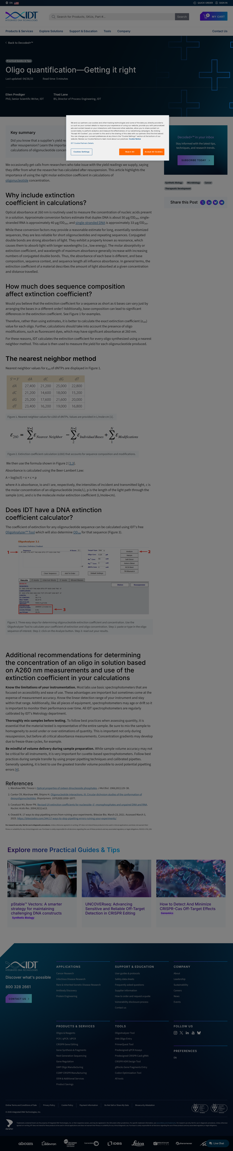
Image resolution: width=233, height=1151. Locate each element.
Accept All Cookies (153, 152)
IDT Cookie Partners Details (82, 143)
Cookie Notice (135, 139)
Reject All (129, 152)
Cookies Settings (82, 152)
